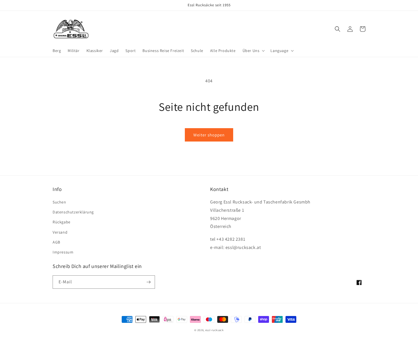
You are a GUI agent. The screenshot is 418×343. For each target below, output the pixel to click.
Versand (60, 232)
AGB (56, 242)
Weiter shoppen (209, 135)
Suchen (59, 202)
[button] (253, 51)
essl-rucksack (214, 330)
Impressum (63, 252)
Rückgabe (62, 221)
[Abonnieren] (148, 282)
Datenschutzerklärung (73, 212)
